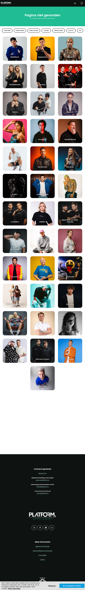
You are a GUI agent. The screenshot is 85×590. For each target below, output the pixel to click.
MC (80, 30)
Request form (43, 473)
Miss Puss (70, 249)
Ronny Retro (15, 332)
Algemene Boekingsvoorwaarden (42, 551)
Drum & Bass (58, 30)
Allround (7, 30)
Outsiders (15, 277)
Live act (71, 30)
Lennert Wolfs (42, 194)
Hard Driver (42, 167)
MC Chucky (15, 249)
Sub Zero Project (42, 359)
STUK (15, 359)
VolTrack (42, 386)
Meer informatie (14, 588)
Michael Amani (42, 249)
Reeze (42, 304)
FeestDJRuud (70, 139)
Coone (15, 112)
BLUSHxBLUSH (15, 84)
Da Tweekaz (42, 112)
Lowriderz (15, 222)
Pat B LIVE (70, 277)
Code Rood (70, 84)
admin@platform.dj (42, 493)
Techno (46, 30)
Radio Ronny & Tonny (15, 304)
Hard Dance (20, 30)
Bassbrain (42, 57)
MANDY (42, 222)
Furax (15, 167)
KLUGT (15, 194)
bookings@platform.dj (42, 480)
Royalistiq (42, 332)
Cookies (42, 559)
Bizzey (70, 57)
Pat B (42, 277)
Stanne (70, 332)
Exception (42, 139)
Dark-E (70, 112)
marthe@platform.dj (42, 487)
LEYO (70, 194)
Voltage (70, 359)
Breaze (42, 84)
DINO (15, 139)
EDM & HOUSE (33, 30)
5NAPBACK (15, 57)
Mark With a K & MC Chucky (70, 221)
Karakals (70, 167)
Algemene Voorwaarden (42, 546)
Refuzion (70, 304)
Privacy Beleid (42, 555)
